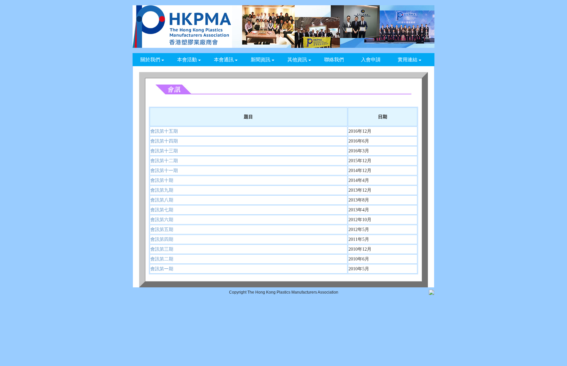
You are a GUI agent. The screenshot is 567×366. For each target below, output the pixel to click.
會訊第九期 (161, 190)
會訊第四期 (161, 239)
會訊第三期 (161, 249)
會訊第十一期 (164, 170)
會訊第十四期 (164, 141)
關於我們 (150, 59)
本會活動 (187, 59)
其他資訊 (297, 59)
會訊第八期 (161, 200)
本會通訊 (224, 59)
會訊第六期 (161, 219)
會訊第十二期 (164, 160)
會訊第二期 (161, 259)
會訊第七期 (161, 209)
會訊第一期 (161, 268)
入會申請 (371, 59)
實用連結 (407, 59)
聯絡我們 (334, 59)
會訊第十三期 (164, 150)
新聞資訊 (260, 59)
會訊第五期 (161, 229)
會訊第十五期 (164, 131)
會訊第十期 (161, 180)
